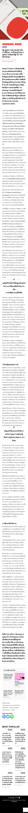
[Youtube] (13, 797)
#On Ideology (6, 710)
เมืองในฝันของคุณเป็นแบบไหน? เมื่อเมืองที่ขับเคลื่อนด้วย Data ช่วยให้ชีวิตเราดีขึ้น (8, 676)
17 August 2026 (6, 764)
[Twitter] (8, 716)
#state (13, 710)
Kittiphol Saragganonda (7, 61)
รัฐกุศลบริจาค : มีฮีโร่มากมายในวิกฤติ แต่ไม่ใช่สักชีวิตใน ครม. (19, 692)
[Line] (12, 716)
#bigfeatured (6, 703)
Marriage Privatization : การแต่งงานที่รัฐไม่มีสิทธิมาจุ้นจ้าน (19, 683)
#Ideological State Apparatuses (11, 705)
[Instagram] (15, 797)
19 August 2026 (19, 770)
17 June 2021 (18, 686)
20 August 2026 (19, 785)
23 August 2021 (7, 679)
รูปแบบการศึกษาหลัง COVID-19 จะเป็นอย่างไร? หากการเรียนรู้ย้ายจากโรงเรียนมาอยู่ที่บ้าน (8, 693)
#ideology (5, 707)
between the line (8, 44)
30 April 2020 (7, 697)
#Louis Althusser (14, 707)
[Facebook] (4, 716)
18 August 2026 (6, 745)
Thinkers (18, 44)
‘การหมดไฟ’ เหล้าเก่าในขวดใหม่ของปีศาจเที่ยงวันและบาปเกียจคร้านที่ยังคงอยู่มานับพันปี (7, 780)
